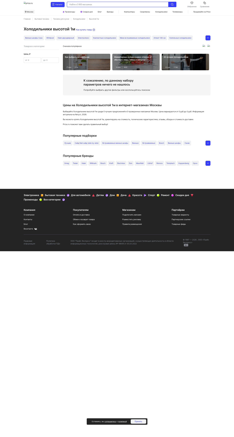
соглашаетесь (110, 421)
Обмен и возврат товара (84, 219)
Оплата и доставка (81, 215)
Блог (26, 224)
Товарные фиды (179, 224)
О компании (29, 215)
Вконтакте (28, 229)
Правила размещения (132, 224)
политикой (122, 421)
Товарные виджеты (180, 215)
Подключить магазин (131, 215)
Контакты (28, 219)
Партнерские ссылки (181, 219)
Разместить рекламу (131, 219)
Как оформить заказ (82, 224)
